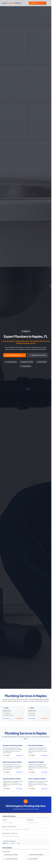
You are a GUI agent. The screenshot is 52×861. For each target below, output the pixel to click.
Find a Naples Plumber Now (13, 355)
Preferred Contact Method (9, 841)
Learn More (19, 755)
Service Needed (6, 851)
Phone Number (30, 819)
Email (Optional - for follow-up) (9, 833)
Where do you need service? (9, 826)
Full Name (5, 819)
